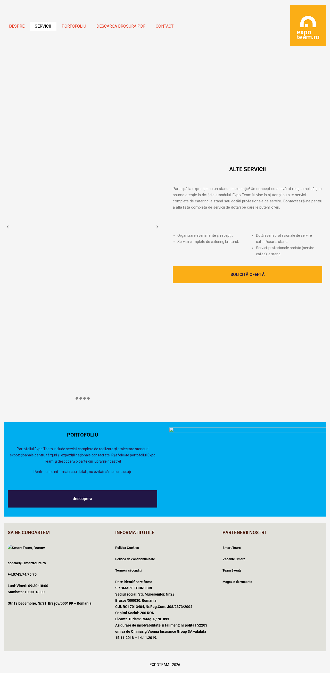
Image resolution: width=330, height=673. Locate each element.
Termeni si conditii (128, 570)
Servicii (43, 26)
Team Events (232, 570)
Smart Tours (231, 548)
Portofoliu (74, 26)
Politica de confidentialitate (135, 559)
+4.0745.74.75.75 (22, 574)
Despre (16, 26)
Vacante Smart (233, 559)
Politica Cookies (127, 548)
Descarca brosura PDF (120, 26)
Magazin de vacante (237, 582)
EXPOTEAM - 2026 (165, 665)
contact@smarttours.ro (27, 563)
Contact (165, 26)
